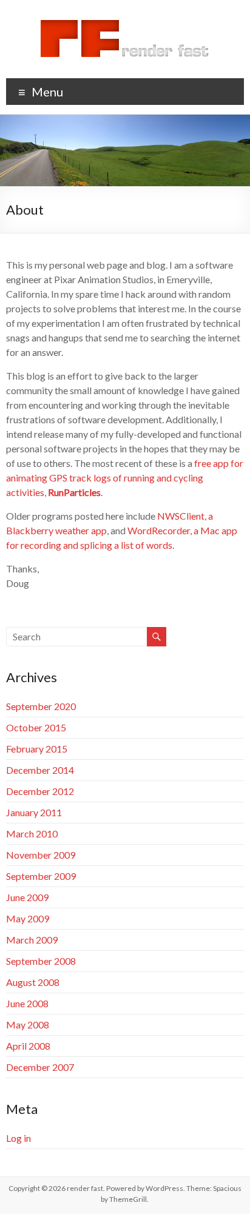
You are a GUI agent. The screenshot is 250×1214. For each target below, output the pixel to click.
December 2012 (40, 791)
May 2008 (27, 1024)
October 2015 (36, 727)
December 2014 (40, 770)
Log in (18, 1138)
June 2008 (27, 1003)
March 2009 (32, 939)
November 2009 (40, 854)
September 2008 (41, 961)
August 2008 (32, 982)
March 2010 (32, 833)
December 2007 (40, 1067)
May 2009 (27, 918)
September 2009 (41, 876)
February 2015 (36, 748)
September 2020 (41, 706)
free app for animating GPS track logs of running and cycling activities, (124, 477)
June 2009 (27, 897)
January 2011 (34, 812)
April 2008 (28, 1045)
